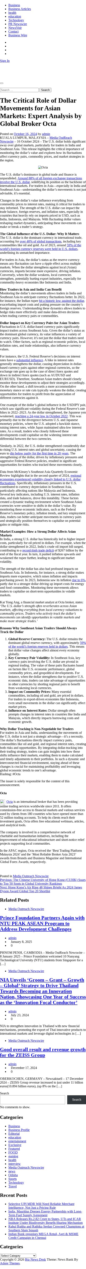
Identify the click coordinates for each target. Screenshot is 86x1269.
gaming (13, 1156)
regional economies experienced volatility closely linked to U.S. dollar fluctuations (40, 479)
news (11, 1171)
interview (14, 1164)
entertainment (17, 1141)
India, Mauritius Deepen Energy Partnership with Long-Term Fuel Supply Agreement (45, 1213)
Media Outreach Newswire (31, 876)
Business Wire (17, 35)
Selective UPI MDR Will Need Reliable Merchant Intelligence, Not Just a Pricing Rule (41, 1205)
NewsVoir (15, 27)
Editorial (14, 1133)
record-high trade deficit (38, 550)
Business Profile (19, 1130)
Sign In (5, 61)
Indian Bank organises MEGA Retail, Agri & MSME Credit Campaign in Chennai (43, 1236)
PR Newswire (17, 24)
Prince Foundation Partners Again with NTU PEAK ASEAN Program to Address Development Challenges (42, 923)
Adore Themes (10, 1263)
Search (4, 1093)
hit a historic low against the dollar (61, 301)
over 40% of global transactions (40, 241)
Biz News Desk (10, 68)
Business (14, 5)
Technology (16, 20)
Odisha (13, 1175)
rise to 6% (78, 580)
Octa (9, 801)
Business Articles (19, 9)
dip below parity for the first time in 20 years (39, 453)
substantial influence (29, 360)
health (12, 12)
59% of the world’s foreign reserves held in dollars (47, 644)
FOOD (13, 1152)
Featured (14, 1148)
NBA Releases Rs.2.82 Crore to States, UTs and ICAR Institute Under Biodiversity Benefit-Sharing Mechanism (45, 1220)
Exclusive (14, 1145)
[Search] (1, 86)
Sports (12, 1179)
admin (46, 134)
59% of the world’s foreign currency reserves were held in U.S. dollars (40, 247)
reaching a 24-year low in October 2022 (41, 416)
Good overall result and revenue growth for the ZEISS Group (43, 1052)
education (14, 16)
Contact (13, 31)
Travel (12, 1186)
